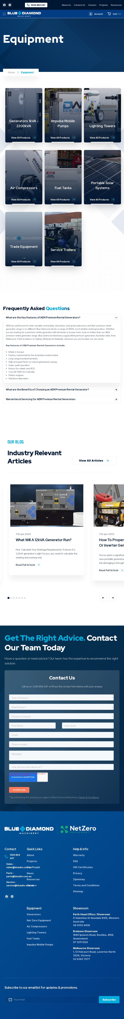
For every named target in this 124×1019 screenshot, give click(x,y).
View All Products (20, 137)
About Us (66, 5)
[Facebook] (4, 5)
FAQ (75, 861)
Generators (34, 914)
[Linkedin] (10, 5)
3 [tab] (14, 598)
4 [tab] (16, 598)
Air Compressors (37, 926)
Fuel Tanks (33, 938)
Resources (116, 5)
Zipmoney (79, 879)
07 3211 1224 (80, 942)
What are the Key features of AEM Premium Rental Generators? (43, 317)
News (30, 873)
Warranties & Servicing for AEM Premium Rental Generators (40, 399)
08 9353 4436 (81, 925)
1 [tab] (8, 598)
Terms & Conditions (89, 797)
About (30, 855)
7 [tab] (24, 598)
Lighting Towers (36, 932)
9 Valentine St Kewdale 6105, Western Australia (96, 919)
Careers (92, 5)
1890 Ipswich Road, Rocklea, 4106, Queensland (93, 936)
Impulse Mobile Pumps (40, 944)
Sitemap (78, 891)
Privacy (77, 873)
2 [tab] (11, 598)
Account (98, 14)
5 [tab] (19, 598)
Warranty (79, 855)
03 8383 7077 (81, 959)
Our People (33, 867)
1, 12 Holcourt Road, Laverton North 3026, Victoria (94, 953)
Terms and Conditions (86, 885)
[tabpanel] (47, 529)
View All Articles (91, 460)
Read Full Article (25, 564)
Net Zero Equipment (39, 920)
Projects (103, 5)
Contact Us (79, 5)
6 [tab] (22, 598)
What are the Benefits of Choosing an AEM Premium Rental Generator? (47, 389)
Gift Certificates (83, 867)
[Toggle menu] (4, 14)
